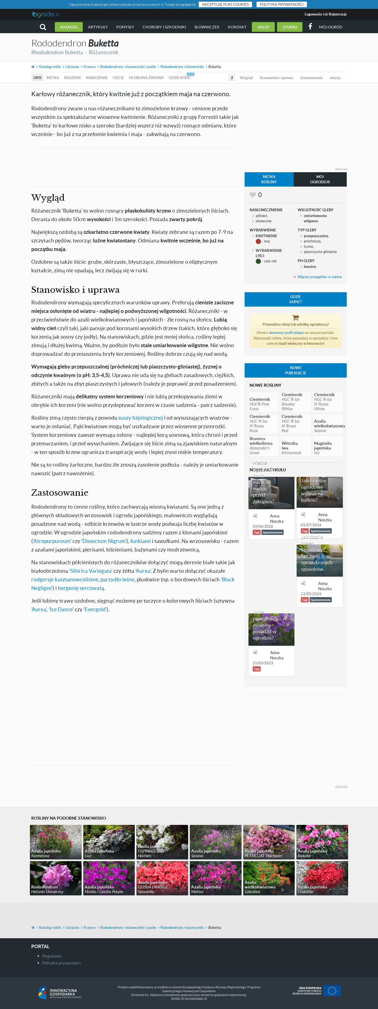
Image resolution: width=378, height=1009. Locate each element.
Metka (52, 77)
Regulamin (52, 955)
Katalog (68, 27)
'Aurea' (143, 571)
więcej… (336, 77)
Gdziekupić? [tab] (295, 299)
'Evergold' (95, 609)
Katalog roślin (50, 66)
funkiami (140, 541)
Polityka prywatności (282, 4)
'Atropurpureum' (52, 541)
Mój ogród (331, 27)
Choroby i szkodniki (164, 27)
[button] (43, 27)
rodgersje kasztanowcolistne (64, 579)
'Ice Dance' (61, 609)
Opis (37, 77)
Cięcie (118, 77)
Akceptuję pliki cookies (225, 4)
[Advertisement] (135, 166)
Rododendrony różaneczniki (182, 66)
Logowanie (313, 14)
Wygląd (246, 77)
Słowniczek (207, 27)
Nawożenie (97, 77)
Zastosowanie (311, 77)
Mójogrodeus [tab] (320, 179)
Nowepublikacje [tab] (295, 370)
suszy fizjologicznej (140, 417)
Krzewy (90, 66)
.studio (289, 27)
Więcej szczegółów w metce (319, 277)
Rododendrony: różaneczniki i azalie (128, 66)
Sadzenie (72, 77)
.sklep (263, 27)
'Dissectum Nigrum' (103, 541)
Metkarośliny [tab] (269, 179)
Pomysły (125, 27)
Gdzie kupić (180, 77)
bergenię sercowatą (81, 588)
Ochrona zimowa (146, 77)
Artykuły (98, 27)
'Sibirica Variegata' (90, 571)
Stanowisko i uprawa (276, 77)
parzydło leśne (117, 579)
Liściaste (72, 66)
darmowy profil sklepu (286, 332)
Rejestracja (338, 14)
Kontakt (237, 27)
